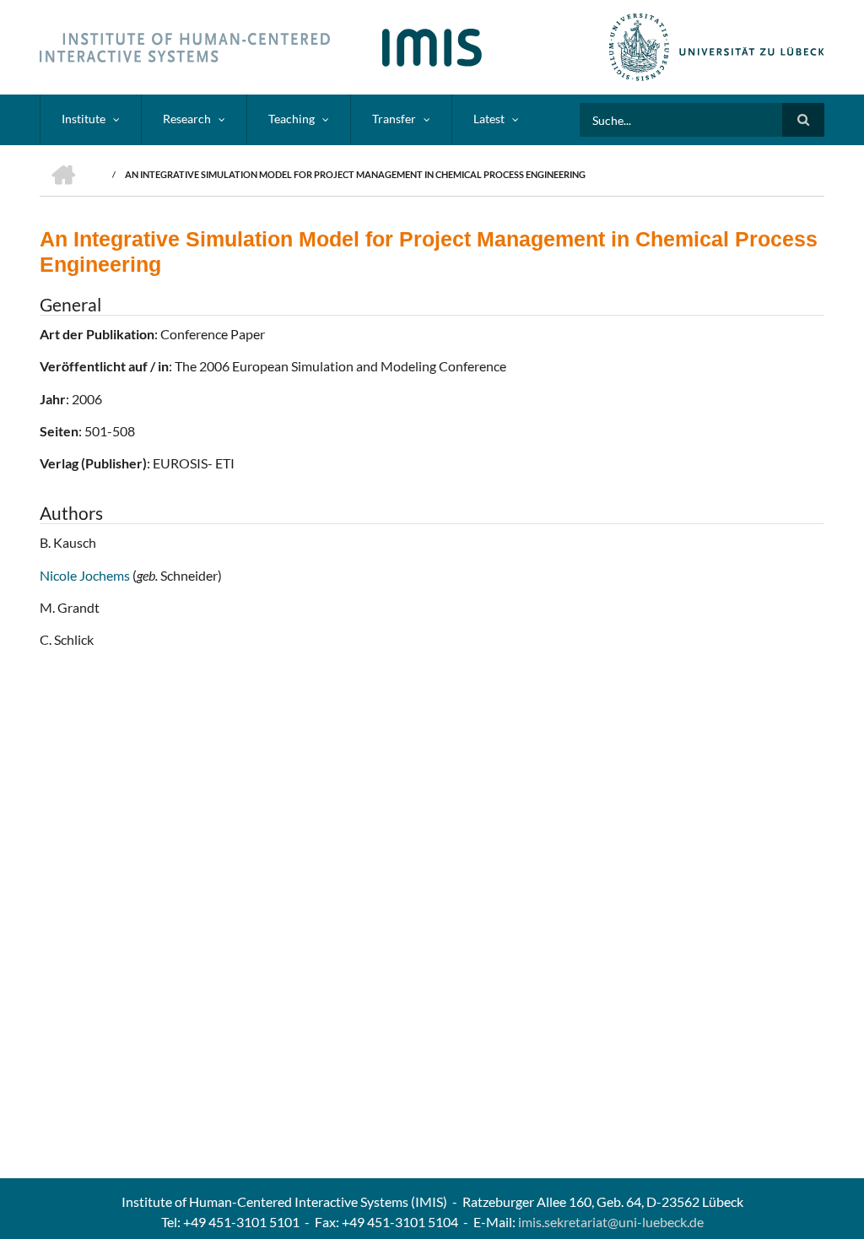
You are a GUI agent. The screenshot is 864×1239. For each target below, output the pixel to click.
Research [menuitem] (187, 118)
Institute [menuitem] (83, 118)
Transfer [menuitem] (394, 118)
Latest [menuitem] (489, 118)
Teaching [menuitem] (291, 118)
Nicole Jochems (86, 575)
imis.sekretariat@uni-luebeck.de (611, 1222)
